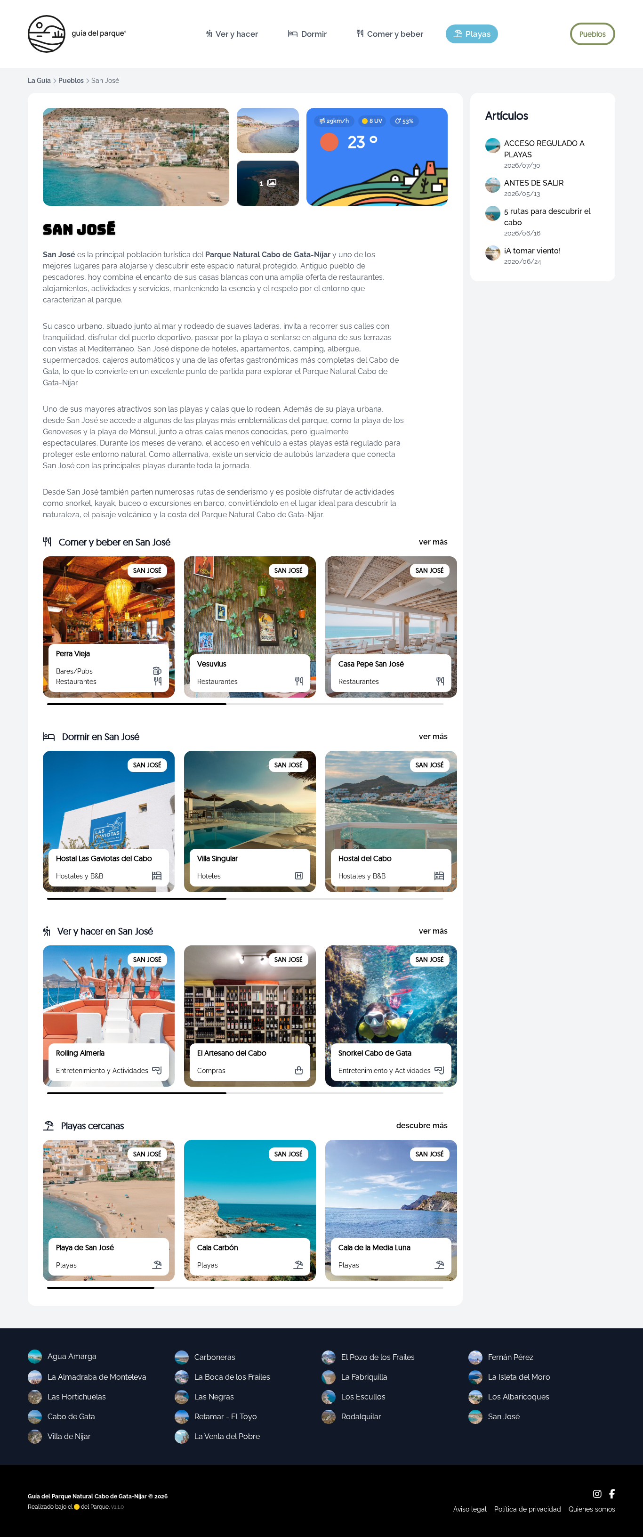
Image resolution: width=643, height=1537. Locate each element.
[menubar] (348, 33)
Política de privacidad (527, 1509)
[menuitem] (232, 33)
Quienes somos (592, 1509)
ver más (433, 541)
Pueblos (71, 80)
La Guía (39, 80)
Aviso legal (470, 1509)
